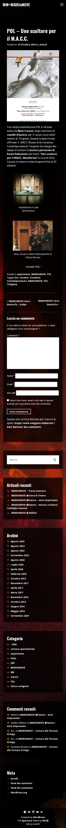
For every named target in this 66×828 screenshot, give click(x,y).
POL (49, 274)
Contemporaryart (17, 281)
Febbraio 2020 (18, 574)
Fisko (13, 658)
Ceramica (35, 277)
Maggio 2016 (18, 611)
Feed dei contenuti (21, 783)
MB (12, 672)
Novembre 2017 (19, 583)
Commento (13, 335)
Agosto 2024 (18, 546)
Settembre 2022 (20, 555)
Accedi (14, 778)
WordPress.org (19, 792)
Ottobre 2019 (18, 578)
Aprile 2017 (17, 588)
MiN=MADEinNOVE (16, 4)
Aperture (27, 820)
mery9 (43, 44)
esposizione (23, 274)
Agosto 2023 (18, 550)
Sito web (11, 393)
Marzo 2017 (17, 592)
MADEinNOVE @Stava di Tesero (28, 495)
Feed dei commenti (22, 788)
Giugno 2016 (18, 606)
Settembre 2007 (20, 616)
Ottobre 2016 (18, 602)
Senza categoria (20, 686)
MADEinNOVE (38, 274)
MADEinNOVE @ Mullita (24, 513)
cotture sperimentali (22, 649)
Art (16, 277)
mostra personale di (42, 150)
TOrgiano (12, 284)
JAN (12, 663)
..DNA (14, 644)
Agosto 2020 (18, 560)
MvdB (45, 820)
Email (10, 384)
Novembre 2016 (19, 597)
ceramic (24, 277)
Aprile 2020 (17, 569)
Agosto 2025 (18, 541)
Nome (11, 376)
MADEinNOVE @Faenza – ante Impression (34, 500)
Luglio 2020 (17, 564)
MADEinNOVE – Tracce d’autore (28, 491)
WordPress (39, 817)
